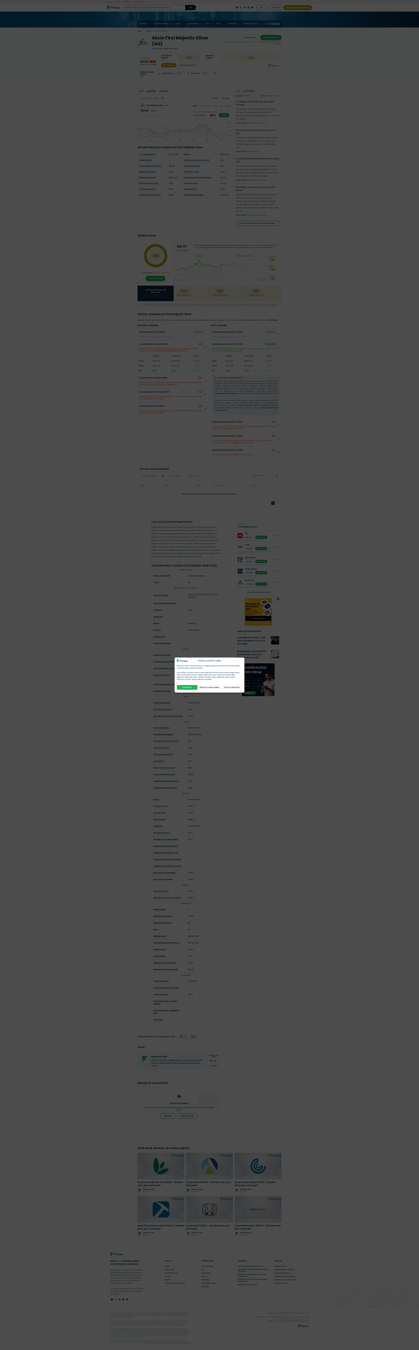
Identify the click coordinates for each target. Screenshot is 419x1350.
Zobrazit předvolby (232, 687)
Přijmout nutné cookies (209, 687)
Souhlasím (187, 687)
